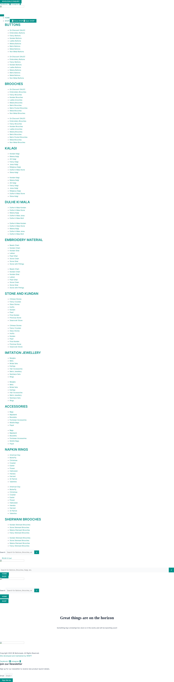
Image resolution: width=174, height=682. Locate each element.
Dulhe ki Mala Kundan (18, 208)
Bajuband (13, 415)
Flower (12, 468)
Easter (12, 466)
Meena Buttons (15, 44)
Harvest (13, 476)
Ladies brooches (16, 100)
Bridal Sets (14, 363)
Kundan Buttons (16, 38)
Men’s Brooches (16, 105)
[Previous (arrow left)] (3, 341)
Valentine (13, 482)
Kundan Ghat (14, 251)
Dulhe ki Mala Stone (17, 170)
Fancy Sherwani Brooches (19, 533)
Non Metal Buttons (17, 52)
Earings (12, 366)
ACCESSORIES (16, 406)
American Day (15, 455)
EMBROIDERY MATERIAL (24, 240)
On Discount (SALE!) (17, 30)
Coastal (13, 463)
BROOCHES (14, 84)
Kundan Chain (15, 248)
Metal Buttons (15, 49)
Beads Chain (14, 245)
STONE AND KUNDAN (21, 294)
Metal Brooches (16, 111)
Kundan (12, 310)
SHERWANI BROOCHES (23, 519)
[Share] (167, 2)
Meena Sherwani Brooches (20, 530)
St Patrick (13, 479)
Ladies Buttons (15, 41)
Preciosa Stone (15, 318)
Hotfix (12, 307)
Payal (12, 425)
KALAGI (11, 148)
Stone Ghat (14, 261)
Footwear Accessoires (18, 420)
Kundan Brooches (16, 97)
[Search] (36, 552)
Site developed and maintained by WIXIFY (16, 656)
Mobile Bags (14, 423)
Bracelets (13, 417)
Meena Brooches (16, 103)
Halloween (14, 471)
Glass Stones (15, 304)
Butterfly (13, 458)
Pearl (11, 312)
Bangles (13, 358)
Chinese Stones (15, 299)
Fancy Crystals (15, 302)
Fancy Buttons (15, 36)
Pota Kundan (14, 315)
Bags (11, 412)
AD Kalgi (13, 159)
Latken (12, 253)
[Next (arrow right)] (170, 341)
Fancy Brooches (16, 95)
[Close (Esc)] (172, 2)
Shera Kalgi (14, 172)
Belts (11, 361)
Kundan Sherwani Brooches (20, 525)
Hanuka (12, 474)
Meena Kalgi (14, 156)
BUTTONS (12, 25)
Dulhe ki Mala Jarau (17, 216)
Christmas (13, 460)
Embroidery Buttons (17, 33)
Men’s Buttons (15, 46)
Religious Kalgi (15, 167)
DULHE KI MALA (17, 202)
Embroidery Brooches (18, 92)
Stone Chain (14, 259)
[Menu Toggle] (2, 15)
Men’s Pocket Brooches (18, 108)
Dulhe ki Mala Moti (17, 218)
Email (2, 676)
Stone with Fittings (17, 264)
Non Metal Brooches (17, 113)
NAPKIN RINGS (16, 449)
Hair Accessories (16, 369)
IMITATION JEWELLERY (23, 353)
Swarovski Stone (16, 320)
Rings (12, 377)
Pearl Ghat (14, 256)
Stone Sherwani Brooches (19, 527)
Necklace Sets (15, 374)
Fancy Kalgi (14, 162)
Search (2, 552)
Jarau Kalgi (14, 164)
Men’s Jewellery (16, 371)
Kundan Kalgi (14, 154)
